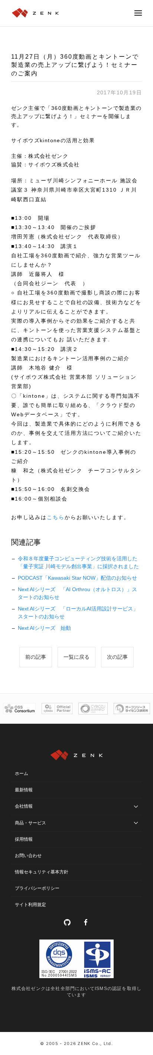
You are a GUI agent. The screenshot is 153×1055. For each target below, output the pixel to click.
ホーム (21, 773)
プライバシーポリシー (37, 888)
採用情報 (24, 839)
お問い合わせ (28, 855)
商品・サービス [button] (30, 823)
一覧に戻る (76, 657)
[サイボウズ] (57, 708)
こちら (56, 517)
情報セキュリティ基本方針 (41, 872)
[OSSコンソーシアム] (19, 708)
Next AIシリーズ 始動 (44, 628)
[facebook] (85, 922)
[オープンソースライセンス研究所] (132, 708)
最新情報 (24, 789)
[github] (67, 922)
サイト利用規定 (30, 904)
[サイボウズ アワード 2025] (93, 708)
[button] (138, 13)
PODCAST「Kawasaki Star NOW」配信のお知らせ (77, 578)
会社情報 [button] (24, 806)
